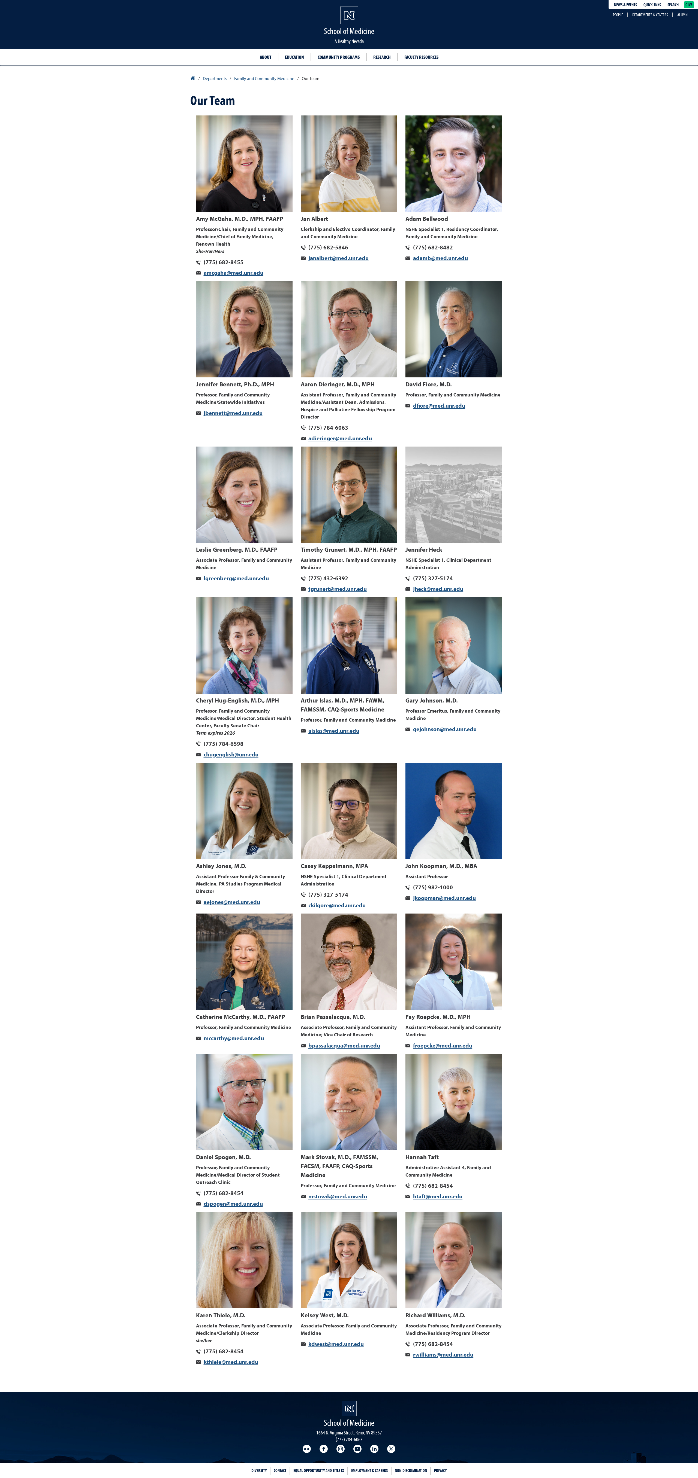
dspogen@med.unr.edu (233, 1204)
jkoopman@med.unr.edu (444, 898)
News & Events (625, 4)
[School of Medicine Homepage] (349, 20)
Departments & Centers (650, 14)
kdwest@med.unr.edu (336, 1344)
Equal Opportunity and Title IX (318, 1470)
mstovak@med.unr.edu (337, 1197)
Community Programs (339, 57)
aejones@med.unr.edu (232, 902)
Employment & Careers (369, 1470)
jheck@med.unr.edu (438, 589)
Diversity (259, 1470)
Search (673, 4)
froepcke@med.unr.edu (442, 1046)
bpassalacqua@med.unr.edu (344, 1046)
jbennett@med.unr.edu (233, 413)
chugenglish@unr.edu (231, 755)
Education (294, 57)
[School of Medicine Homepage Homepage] (349, 1408)
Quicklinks (652, 4)
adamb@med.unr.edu (440, 258)
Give (689, 4)
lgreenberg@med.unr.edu (236, 579)
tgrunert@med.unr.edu (337, 589)
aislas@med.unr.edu (333, 731)
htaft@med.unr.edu (437, 1197)
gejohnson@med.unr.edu (445, 729)
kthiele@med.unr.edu (231, 1362)
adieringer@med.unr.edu (340, 439)
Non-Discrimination (411, 1470)
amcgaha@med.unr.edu (233, 273)
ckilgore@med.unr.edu (337, 906)
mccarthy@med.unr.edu (234, 1039)
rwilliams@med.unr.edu (443, 1355)
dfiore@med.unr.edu (439, 406)
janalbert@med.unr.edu (338, 258)
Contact (280, 1470)
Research (382, 57)
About (265, 57)
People (618, 14)
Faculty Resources (421, 57)
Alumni (682, 14)
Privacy (440, 1470)
